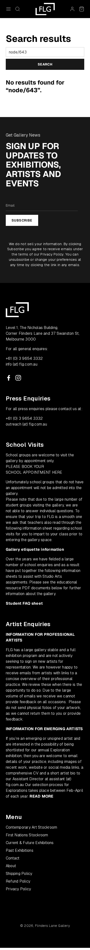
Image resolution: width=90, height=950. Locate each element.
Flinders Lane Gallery (52, 926)
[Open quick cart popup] (81, 8)
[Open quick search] (17, 8)
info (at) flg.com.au (21, 364)
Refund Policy (18, 881)
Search (45, 64)
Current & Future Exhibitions (30, 842)
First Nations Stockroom (27, 835)
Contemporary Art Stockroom (31, 827)
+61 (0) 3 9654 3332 (24, 358)
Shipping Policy (19, 873)
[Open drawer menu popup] (8, 8)
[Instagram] (18, 378)
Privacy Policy (51, 254)
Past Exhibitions (19, 850)
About (11, 865)
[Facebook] (9, 378)
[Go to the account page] (72, 9)
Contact (13, 858)
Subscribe (22, 220)
